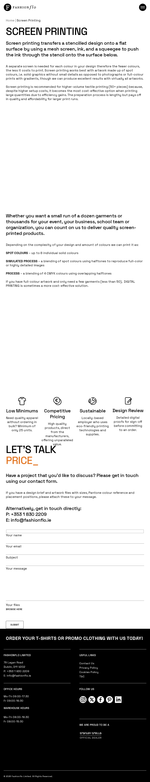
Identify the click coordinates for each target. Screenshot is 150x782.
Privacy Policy (88, 667)
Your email (13, 546)
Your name (14, 535)
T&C (82, 676)
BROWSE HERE (14, 609)
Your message (16, 568)
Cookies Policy (89, 672)
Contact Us (86, 663)
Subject (12, 557)
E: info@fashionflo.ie (28, 520)
